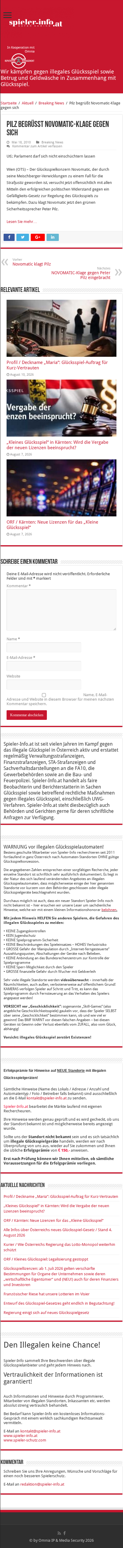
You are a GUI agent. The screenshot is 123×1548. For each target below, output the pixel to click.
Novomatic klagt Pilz (32, 262)
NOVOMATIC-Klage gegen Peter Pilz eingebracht (80, 273)
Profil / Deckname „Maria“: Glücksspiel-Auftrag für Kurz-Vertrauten (61, 1196)
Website (13, 676)
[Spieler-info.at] (37, 21)
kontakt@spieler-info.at (47, 1098)
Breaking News (51, 103)
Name (13, 639)
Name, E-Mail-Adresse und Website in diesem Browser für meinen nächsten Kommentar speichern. (60, 699)
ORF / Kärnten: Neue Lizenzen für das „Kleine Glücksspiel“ (54, 1220)
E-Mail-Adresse (21, 657)
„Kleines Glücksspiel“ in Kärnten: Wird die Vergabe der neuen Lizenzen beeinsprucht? (57, 445)
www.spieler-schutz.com (25, 1440)
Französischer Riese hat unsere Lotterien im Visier (47, 1294)
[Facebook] (64, 1533)
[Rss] (59, 1533)
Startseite (9, 103)
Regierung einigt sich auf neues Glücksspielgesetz (46, 1312)
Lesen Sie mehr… (22, 221)
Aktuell (27, 103)
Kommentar (19, 586)
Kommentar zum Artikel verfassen (37, 146)
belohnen (109, 910)
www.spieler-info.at (20, 1435)
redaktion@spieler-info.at (42, 1484)
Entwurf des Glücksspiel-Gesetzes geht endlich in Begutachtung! (59, 1303)
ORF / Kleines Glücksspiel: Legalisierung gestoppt (46, 1259)
